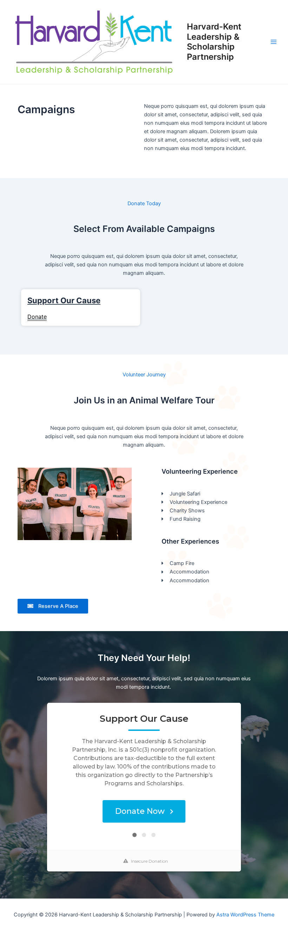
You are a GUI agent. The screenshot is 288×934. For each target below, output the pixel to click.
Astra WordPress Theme (245, 915)
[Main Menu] (273, 41)
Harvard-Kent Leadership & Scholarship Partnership (214, 41)
